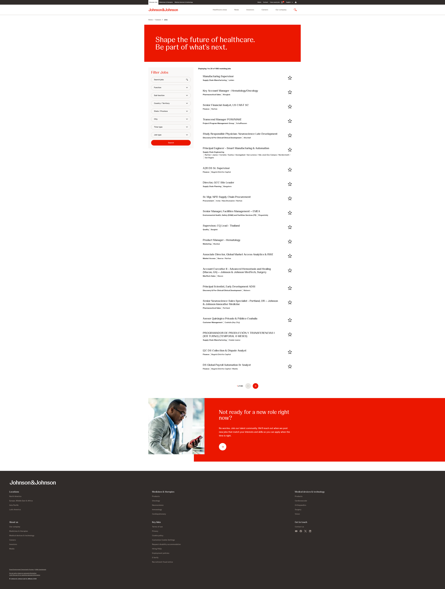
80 (241, 386)
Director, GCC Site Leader (218, 182)
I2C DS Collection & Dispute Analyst (224, 350)
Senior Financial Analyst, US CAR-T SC (226, 105)
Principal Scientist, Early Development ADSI (229, 286)
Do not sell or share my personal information (22, 573)
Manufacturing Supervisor (218, 76)
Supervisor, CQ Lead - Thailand (221, 225)
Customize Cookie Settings (163, 540)
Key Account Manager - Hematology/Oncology (230, 90)
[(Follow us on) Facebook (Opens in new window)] (300, 531)
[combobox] (169, 87)
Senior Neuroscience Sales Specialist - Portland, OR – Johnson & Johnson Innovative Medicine (240, 302)
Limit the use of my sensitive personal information (24, 575)
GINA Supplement (40, 569)
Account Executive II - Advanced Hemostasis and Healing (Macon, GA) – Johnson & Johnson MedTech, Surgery (237, 270)
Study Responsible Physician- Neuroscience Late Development (240, 133)
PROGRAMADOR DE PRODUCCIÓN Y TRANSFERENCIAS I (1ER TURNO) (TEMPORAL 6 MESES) (239, 334)
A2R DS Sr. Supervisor (216, 168)
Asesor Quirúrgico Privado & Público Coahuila (230, 318)
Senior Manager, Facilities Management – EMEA (231, 211)
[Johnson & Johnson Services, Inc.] (163, 9)
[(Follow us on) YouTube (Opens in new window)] (296, 531)
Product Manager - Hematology (221, 240)
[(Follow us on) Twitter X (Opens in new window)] (305, 531)
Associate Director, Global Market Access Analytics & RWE (238, 254)
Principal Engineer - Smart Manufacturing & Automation (236, 148)
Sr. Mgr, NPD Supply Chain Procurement (227, 196)
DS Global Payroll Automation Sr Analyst (227, 365)
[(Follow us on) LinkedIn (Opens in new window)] (310, 531)
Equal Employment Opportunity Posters (21, 569)
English (288, 2)
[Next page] (255, 386)
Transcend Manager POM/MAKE (222, 119)
